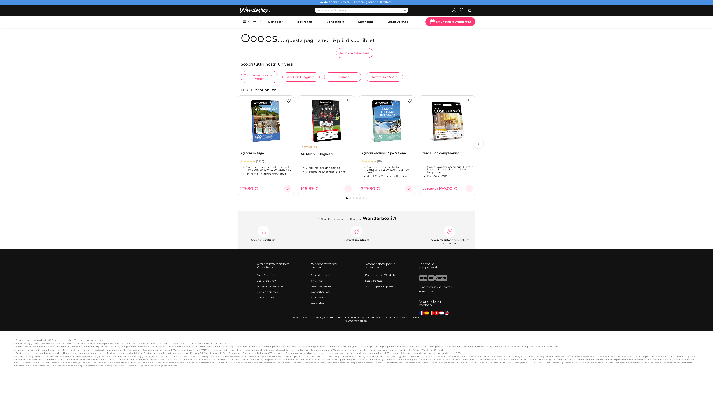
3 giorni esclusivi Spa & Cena (383, 153)
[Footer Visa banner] (423, 279)
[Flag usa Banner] (447, 313)
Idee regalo (304, 21)
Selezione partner (321, 286)
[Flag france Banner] (421, 313)
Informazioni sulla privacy (308, 317)
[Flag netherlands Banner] (441, 313)
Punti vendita (319, 297)
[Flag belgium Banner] (431, 313)
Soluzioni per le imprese (379, 286)
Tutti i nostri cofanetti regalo (259, 77)
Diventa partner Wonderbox (381, 275)
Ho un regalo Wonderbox (453, 21)
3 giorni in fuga (252, 153)
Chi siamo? (317, 280)
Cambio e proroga (267, 292)
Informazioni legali (336, 317)
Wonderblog (318, 303)
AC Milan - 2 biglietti (317, 154)
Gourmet (342, 77)
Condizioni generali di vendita (367, 317)
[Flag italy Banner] (426, 313)
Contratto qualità (321, 275)
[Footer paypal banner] (441, 279)
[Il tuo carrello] (469, 10)
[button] (479, 144)
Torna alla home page (355, 53)
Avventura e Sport (384, 77)
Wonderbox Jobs (321, 292)
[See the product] (287, 188)
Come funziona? (266, 280)
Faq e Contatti (265, 275)
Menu (252, 21)
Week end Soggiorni (301, 77)
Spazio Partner (373, 280)
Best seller (275, 21)
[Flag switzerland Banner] (436, 313)
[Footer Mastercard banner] (431, 279)
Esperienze (365, 21)
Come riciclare (265, 297)
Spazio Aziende (398, 21)
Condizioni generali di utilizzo (403, 317)
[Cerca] (405, 10)
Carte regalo (335, 21)
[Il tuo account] (454, 10)
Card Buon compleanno (440, 153)
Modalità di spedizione (270, 286)
